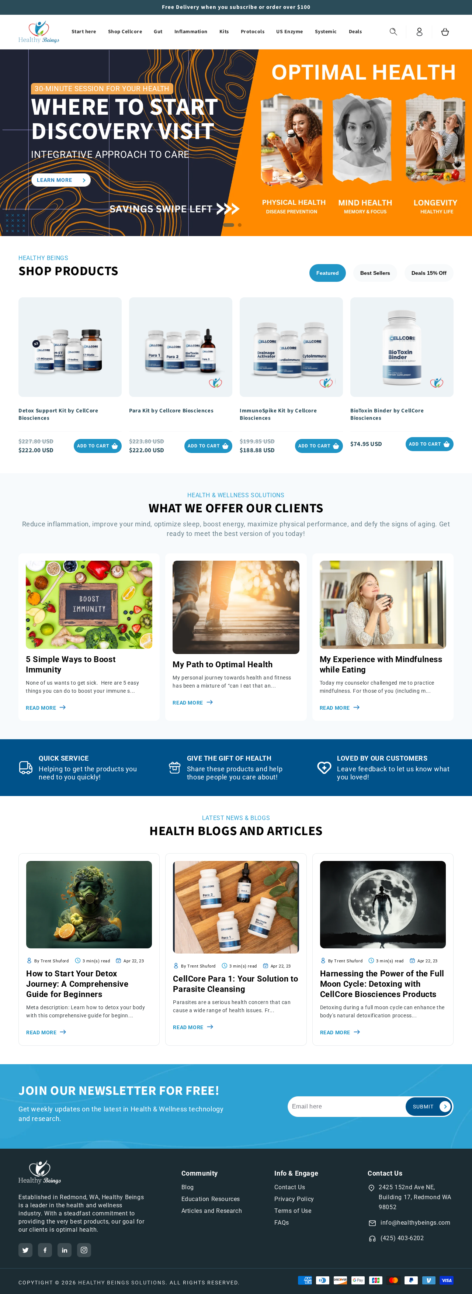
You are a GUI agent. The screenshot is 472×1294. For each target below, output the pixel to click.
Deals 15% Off (429, 273)
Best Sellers (375, 273)
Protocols (253, 31)
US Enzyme (289, 31)
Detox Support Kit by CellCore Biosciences (58, 414)
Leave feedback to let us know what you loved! (393, 773)
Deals (355, 31)
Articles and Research (211, 1210)
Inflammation (191, 31)
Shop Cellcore (125, 31)
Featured (327, 273)
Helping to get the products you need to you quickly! (88, 773)
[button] (393, 32)
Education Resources (210, 1199)
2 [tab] (241, 227)
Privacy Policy (294, 1199)
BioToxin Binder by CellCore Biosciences (387, 414)
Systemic (326, 31)
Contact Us (289, 1187)
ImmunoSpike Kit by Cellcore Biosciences (278, 414)
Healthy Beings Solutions (122, 1283)
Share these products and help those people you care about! (234, 773)
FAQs (281, 1222)
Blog (187, 1187)
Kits (224, 31)
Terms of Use (292, 1210)
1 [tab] (230, 227)
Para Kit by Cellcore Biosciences (171, 411)
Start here (84, 31)
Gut (158, 31)
